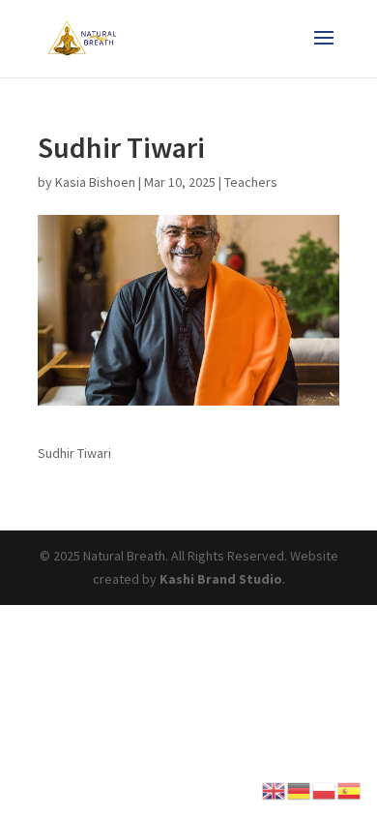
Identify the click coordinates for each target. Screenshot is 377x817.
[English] (274, 789)
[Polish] (324, 789)
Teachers (250, 182)
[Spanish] (349, 789)
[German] (299, 789)
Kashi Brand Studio (221, 579)
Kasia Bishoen (95, 182)
